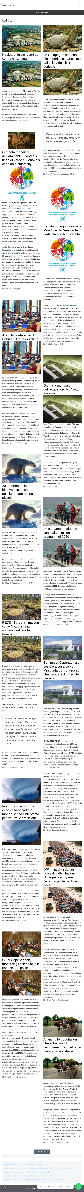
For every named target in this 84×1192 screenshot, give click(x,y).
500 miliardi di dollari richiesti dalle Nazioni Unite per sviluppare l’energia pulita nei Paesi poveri (61, 877)
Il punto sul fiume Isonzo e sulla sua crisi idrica (23, 1164)
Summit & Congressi (18, 443)
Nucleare (21, 121)
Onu (33, 206)
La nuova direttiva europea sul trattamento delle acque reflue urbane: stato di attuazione (39, 1168)
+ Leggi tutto (42, 1152)
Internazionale (11, 121)
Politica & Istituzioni (60, 1000)
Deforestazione (11, 767)
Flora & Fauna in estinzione (57, 174)
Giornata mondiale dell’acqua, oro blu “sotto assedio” (61, 389)
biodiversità (75, 108)
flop (12, 390)
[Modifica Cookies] (4, 1187)
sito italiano (71, 305)
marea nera (14, 230)
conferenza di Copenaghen (15, 378)
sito (66, 338)
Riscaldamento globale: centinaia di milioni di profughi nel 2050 (60, 532)
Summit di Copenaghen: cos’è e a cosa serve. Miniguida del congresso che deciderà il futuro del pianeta (61, 670)
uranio (29, 94)
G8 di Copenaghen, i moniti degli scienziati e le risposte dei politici (21, 964)
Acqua (49, 486)
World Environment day (11, 253)
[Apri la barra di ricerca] (71, 5)
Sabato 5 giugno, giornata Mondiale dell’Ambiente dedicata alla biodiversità (62, 230)
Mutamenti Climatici (54, 625)
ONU (28, 121)
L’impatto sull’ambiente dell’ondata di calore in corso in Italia (28, 1176)
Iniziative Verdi (11, 289)
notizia (58, 1092)
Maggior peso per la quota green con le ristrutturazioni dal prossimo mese (34, 1180)
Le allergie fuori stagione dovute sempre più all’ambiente (27, 1172)
